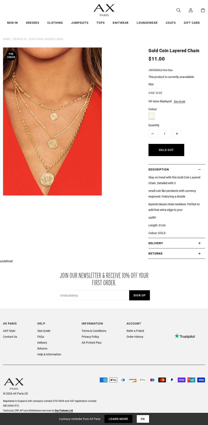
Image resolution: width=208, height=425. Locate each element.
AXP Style (9, 331)
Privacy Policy (90, 337)
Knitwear (121, 23)
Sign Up (139, 295)
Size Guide (179, 101)
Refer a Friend (135, 331)
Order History (135, 337)
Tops (100, 23)
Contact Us (10, 337)
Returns (42, 348)
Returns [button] (155, 253)
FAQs (40, 337)
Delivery (42, 342)
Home (6, 39)
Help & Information (49, 354)
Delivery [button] (155, 243)
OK (143, 419)
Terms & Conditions (94, 331)
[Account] (187, 10)
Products (20, 39)
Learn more (118, 419)
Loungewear (147, 23)
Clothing (55, 23)
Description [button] (158, 169)
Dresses (32, 23)
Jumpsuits (79, 23)
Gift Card (192, 23)
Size (151, 84)
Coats (171, 23)
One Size (155, 93)
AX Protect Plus (91, 342)
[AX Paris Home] (104, 10)
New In (12, 23)
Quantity (153, 125)
